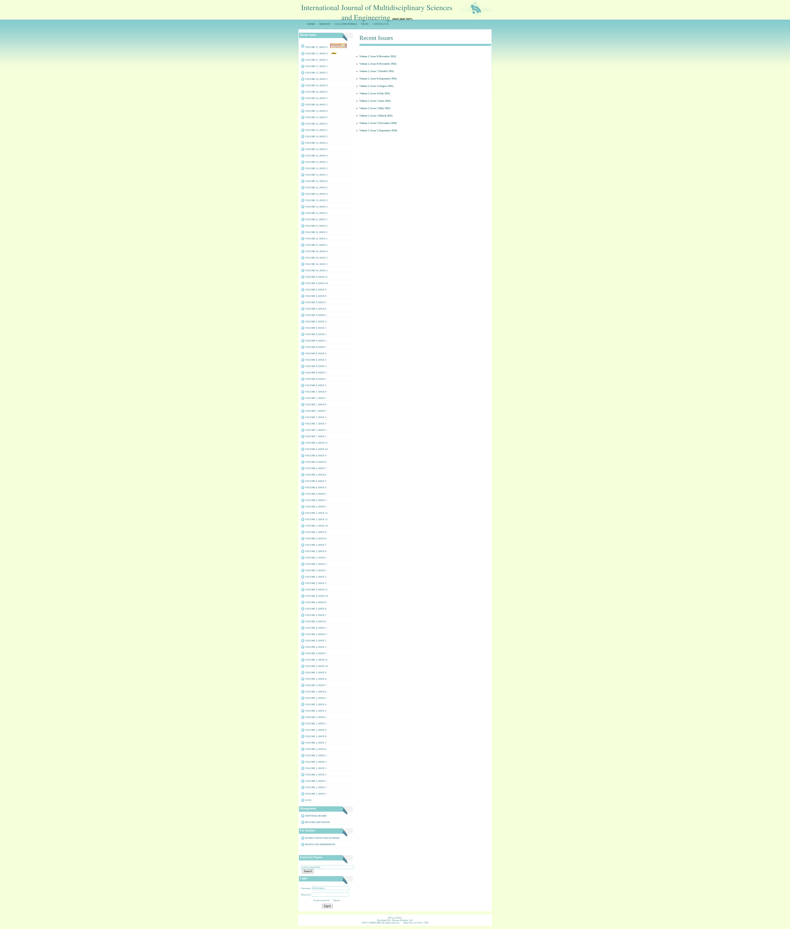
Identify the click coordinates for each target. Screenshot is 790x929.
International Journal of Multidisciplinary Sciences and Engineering (376, 11)
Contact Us (381, 24)
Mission (324, 24)
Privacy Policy (395, 917)
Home (311, 24)
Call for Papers (345, 24)
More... (309, 800)
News (364, 24)
